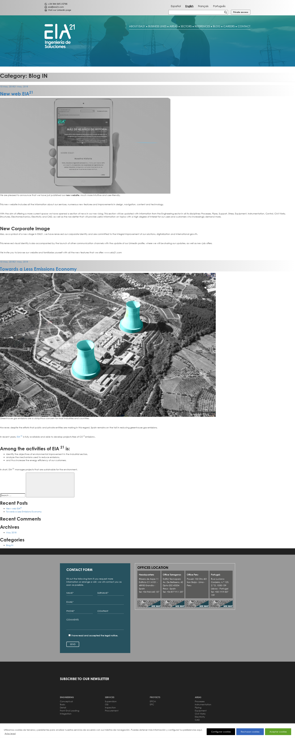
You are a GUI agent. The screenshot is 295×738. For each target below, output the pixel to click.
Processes (200, 701)
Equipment (200, 710)
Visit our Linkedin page (59, 10)
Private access (240, 12)
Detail (63, 707)
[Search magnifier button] (225, 12)
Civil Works (200, 713)
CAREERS (229, 26)
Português (219, 6)
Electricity (200, 716)
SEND (72, 644)
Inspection (110, 707)
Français (203, 6)
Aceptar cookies (278, 731)
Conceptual (66, 701)
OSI (106, 704)
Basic (62, 704)
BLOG (216, 26)
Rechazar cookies (250, 731)
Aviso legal (10, 733)
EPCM (153, 701)
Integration (65, 713)
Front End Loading (69, 710)
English (189, 6)
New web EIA (16, 94)
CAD (197, 719)
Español (176, 6)
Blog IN (9, 545)
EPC (152, 704)
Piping (198, 707)
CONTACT (244, 26)
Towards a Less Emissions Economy (38, 269)
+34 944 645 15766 (57, 3)
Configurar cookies (221, 731)
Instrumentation (203, 704)
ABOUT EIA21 (137, 26)
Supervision (111, 701)
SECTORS (186, 26)
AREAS (173, 26)
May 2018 (11, 532)
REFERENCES (202, 26)
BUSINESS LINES (157, 26)
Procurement (111, 710)
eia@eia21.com (56, 7)
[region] (147, 730)
